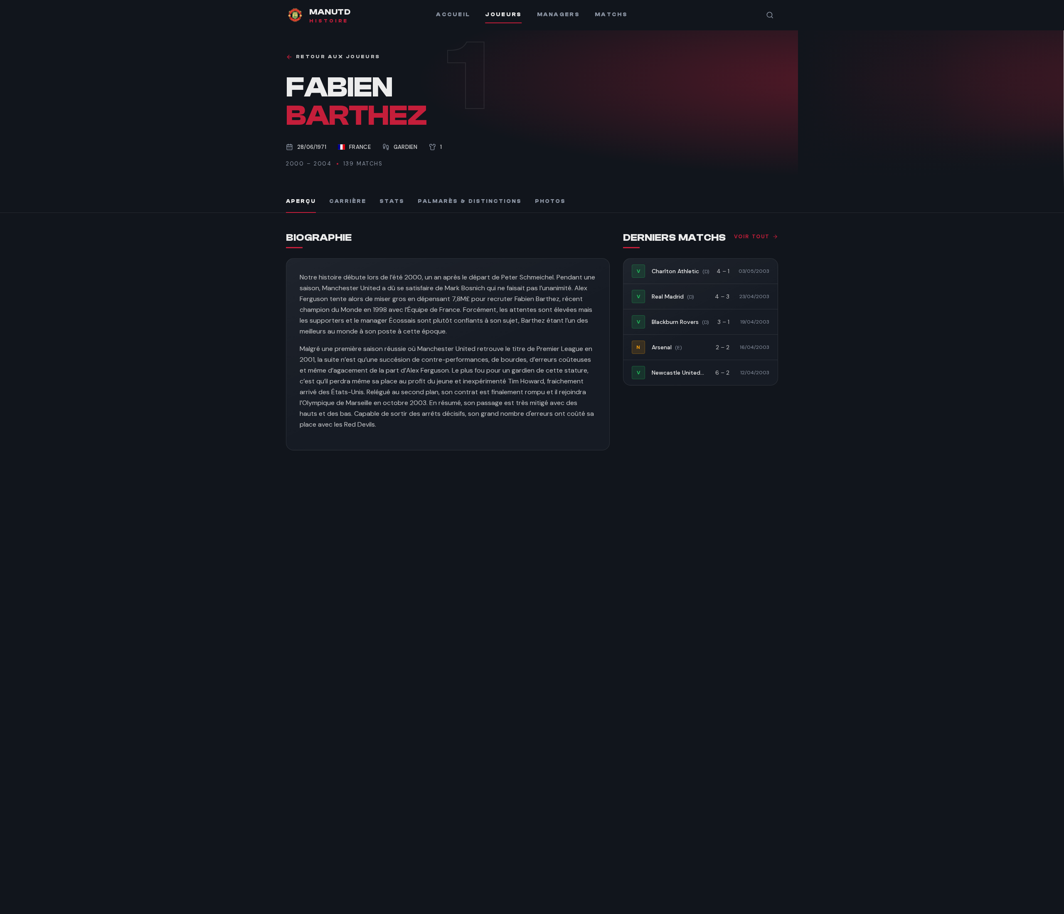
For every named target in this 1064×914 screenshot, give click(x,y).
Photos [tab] (550, 201)
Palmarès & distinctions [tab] (470, 201)
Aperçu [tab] (301, 201)
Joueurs (503, 14)
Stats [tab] (391, 201)
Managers (558, 14)
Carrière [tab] (347, 201)
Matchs (611, 14)
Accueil (453, 14)
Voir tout (752, 236)
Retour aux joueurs (338, 56)
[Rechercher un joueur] (769, 15)
